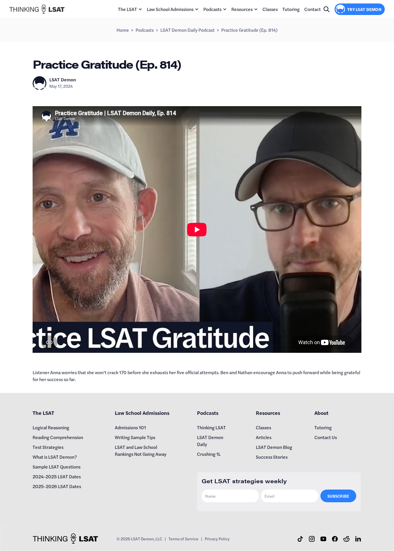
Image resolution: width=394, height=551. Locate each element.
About (321, 412)
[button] (130, 9)
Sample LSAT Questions (56, 466)
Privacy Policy (217, 538)
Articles (263, 437)
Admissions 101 (130, 427)
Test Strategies (48, 447)
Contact (312, 9)
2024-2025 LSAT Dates (57, 476)
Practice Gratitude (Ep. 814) (249, 30)
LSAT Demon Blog (274, 447)
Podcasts (212, 9)
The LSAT (127, 9)
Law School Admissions (170, 9)
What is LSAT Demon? (55, 456)
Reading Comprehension (58, 437)
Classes (270, 9)
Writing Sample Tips (135, 437)
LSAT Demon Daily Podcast (187, 30)
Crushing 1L (209, 454)
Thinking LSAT (211, 427)
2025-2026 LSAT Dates (57, 486)
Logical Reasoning (51, 427)
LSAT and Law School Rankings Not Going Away (140, 450)
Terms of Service (183, 538)
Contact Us (325, 437)
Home (123, 30)
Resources (242, 9)
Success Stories (272, 456)
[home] (37, 9)
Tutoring (291, 9)
